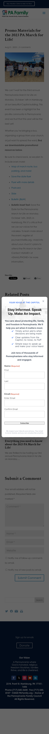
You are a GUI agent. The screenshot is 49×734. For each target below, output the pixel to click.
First (6, 370)
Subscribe (24, 423)
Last (6, 381)
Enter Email (9, 398)
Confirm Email (11, 409)
